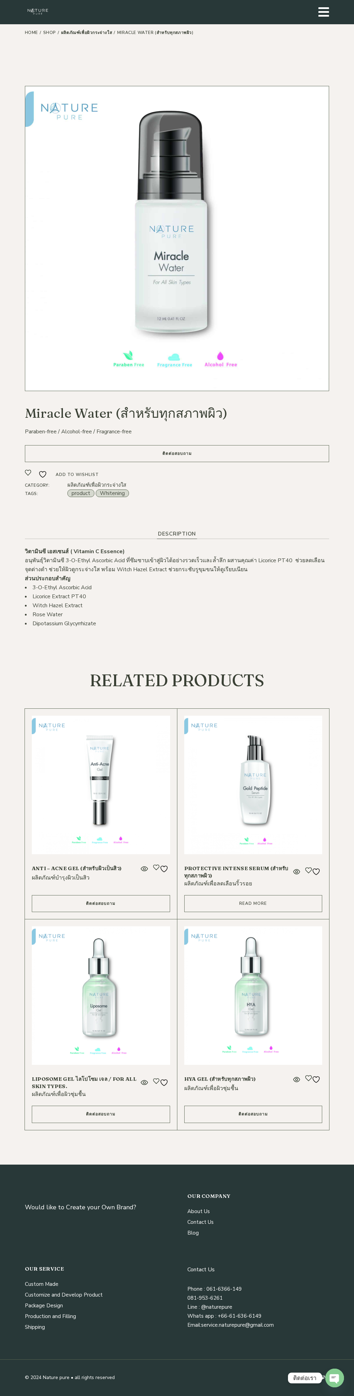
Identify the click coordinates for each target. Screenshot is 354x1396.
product (81, 493)
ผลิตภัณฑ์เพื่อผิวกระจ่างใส (96, 484)
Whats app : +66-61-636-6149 (224, 1316)
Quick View (144, 869)
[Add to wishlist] (161, 869)
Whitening (112, 493)
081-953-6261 (205, 1298)
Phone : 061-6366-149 (214, 1288)
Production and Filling (50, 1316)
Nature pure (56, 1377)
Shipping (35, 1327)
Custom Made (41, 1284)
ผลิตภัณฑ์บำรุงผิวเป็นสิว (61, 878)
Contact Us (200, 1222)
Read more (253, 903)
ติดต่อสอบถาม (177, 453)
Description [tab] (177, 533)
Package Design (44, 1305)
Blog (193, 1232)
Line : (193, 1307)
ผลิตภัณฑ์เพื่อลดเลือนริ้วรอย (218, 883)
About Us (198, 1211)
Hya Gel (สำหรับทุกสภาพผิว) (220, 1079)
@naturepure (216, 1307)
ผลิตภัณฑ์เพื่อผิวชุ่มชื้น (59, 1094)
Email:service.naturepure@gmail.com (230, 1325)
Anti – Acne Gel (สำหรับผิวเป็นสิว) (77, 868)
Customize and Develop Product (64, 1294)
